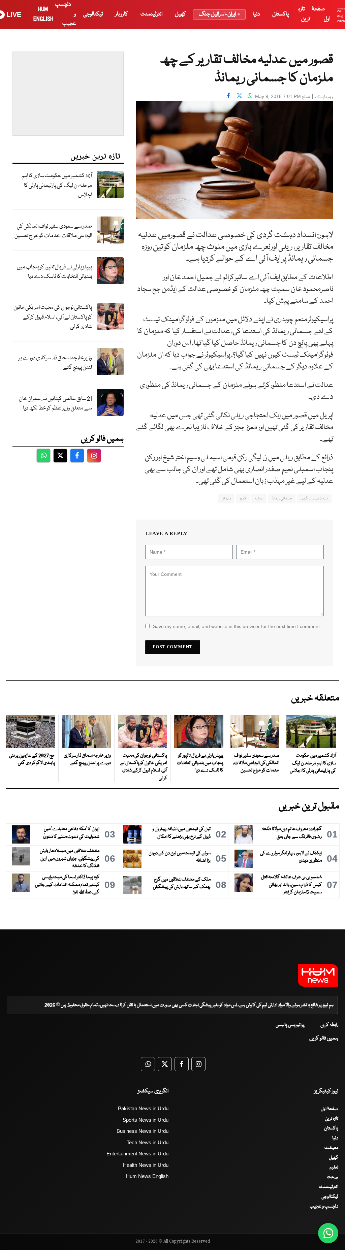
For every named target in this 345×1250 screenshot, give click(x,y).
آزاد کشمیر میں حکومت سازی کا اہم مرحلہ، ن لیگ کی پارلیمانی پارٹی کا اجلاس (57, 185)
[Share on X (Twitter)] (239, 96)
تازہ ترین (331, 1118)
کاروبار (121, 14)
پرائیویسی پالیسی (290, 1025)
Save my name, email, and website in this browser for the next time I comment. (237, 626)
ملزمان (226, 498)
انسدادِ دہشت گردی (314, 498)
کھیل (180, 14)
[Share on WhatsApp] (250, 96)
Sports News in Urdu (145, 1120)
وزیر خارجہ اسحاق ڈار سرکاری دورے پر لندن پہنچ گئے (55, 363)
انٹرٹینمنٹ (151, 14)
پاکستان (280, 14)
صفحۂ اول (329, 1109)
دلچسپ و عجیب (324, 1206)
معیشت (331, 1148)
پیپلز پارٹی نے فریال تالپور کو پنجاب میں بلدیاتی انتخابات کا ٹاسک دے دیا (54, 272)
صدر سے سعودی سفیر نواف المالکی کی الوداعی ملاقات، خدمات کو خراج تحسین (53, 231)
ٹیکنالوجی (93, 14)
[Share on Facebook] (228, 96)
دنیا (256, 14)
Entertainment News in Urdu (137, 1153)
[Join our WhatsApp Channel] (328, 1233)
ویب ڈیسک (324, 97)
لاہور (243, 498)
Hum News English (147, 1176)
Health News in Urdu (145, 1165)
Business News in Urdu (142, 1131)
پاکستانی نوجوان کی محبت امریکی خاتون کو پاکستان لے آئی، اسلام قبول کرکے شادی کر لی (52, 317)
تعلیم (334, 1167)
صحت (332, 1177)
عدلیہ (259, 498)
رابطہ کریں (329, 1025)
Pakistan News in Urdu (143, 1108)
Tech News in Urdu (147, 1142)
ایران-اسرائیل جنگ (217, 14)
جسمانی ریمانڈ (282, 498)
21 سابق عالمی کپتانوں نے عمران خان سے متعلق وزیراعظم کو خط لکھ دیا (55, 404)
